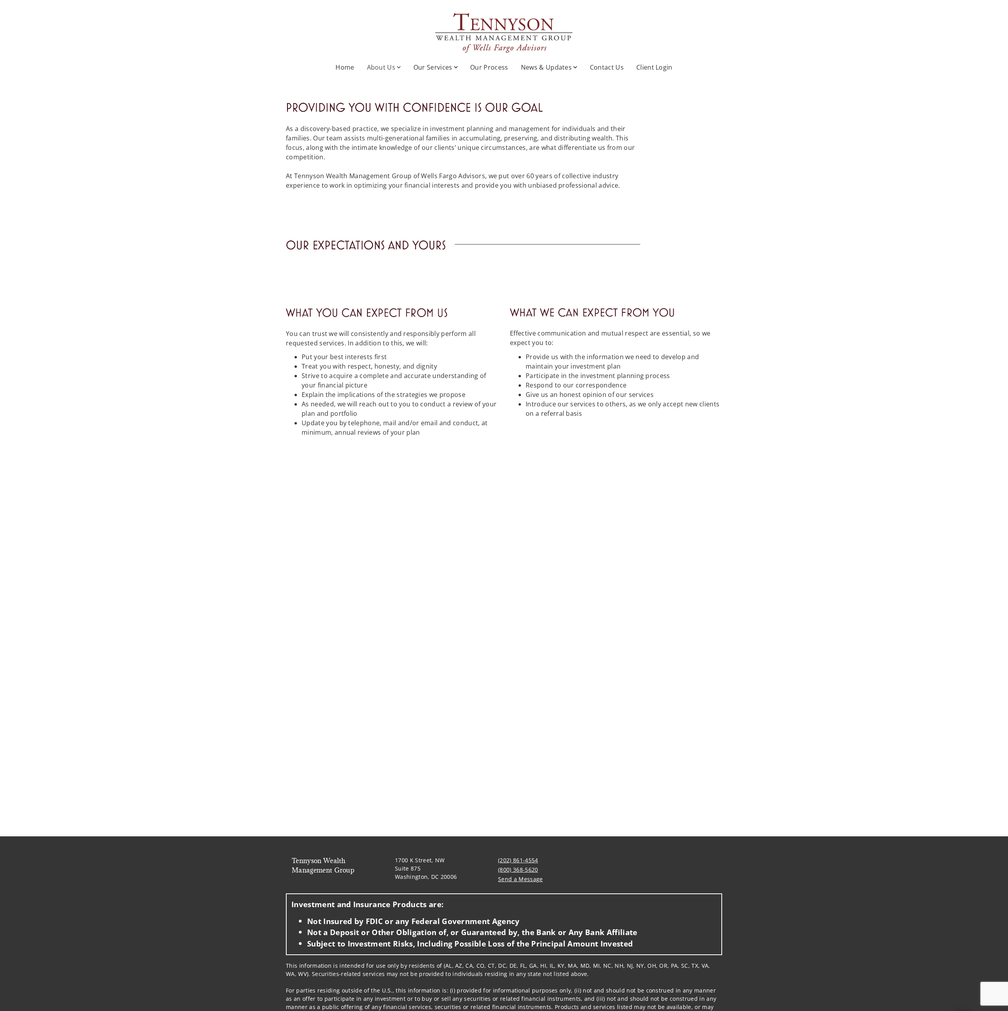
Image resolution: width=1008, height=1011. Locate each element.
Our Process (489, 67)
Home (344, 67)
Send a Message (520, 879)
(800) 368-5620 (518, 869)
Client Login (654, 67)
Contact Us (607, 67)
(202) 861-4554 (518, 860)
